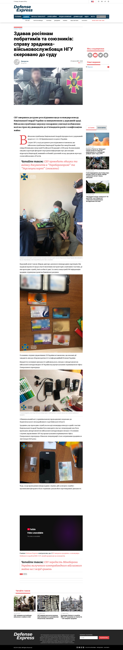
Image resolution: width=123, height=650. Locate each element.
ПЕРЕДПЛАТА (100, 647)
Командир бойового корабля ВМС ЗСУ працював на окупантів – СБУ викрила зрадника (71, 617)
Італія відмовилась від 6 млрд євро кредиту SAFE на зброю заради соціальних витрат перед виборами (97, 175)
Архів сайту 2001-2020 (98, 20)
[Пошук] (107, 16)
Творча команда (38, 20)
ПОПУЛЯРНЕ (102, 128)
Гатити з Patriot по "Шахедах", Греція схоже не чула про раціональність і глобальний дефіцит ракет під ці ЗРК (96, 151)
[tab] (91, 128)
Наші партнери (74, 20)
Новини (20, 28)
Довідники (57, 20)
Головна (16, 28)
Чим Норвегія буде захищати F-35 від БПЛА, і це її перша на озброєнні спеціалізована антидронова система (97, 199)
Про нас (27, 20)
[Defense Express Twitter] (105, 2)
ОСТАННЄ (91, 128)
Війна (25, 574)
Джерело (24, 61)
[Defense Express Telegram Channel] (108, 2)
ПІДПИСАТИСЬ (104, 637)
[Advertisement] (75, 9)
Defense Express (32, 553)
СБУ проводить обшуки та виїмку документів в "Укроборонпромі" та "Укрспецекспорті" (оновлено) (49, 165)
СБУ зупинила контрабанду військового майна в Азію (23, 616)
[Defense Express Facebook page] (99, 2)
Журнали (48, 20)
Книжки (65, 20)
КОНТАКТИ (106, 647)
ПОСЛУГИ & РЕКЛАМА (90, 647)
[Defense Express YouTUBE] (102, 2)
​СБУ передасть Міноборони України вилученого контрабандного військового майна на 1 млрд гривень (51, 565)
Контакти (84, 20)
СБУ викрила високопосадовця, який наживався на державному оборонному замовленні (47, 617)
